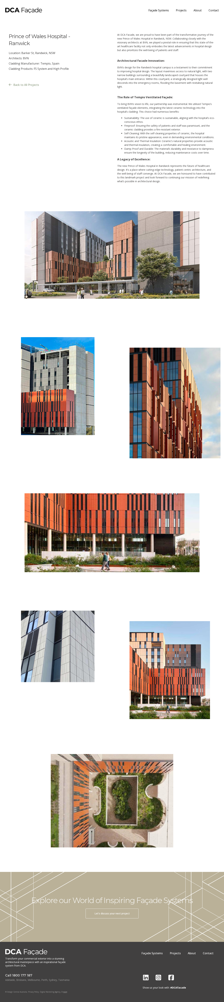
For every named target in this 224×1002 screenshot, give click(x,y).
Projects (181, 10)
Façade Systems (158, 10)
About (198, 10)
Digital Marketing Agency (50, 992)
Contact (214, 10)
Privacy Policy (33, 992)
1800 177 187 (22, 975)
